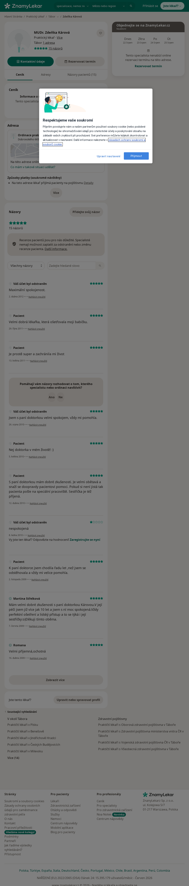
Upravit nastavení (108, 156)
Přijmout (136, 156)
